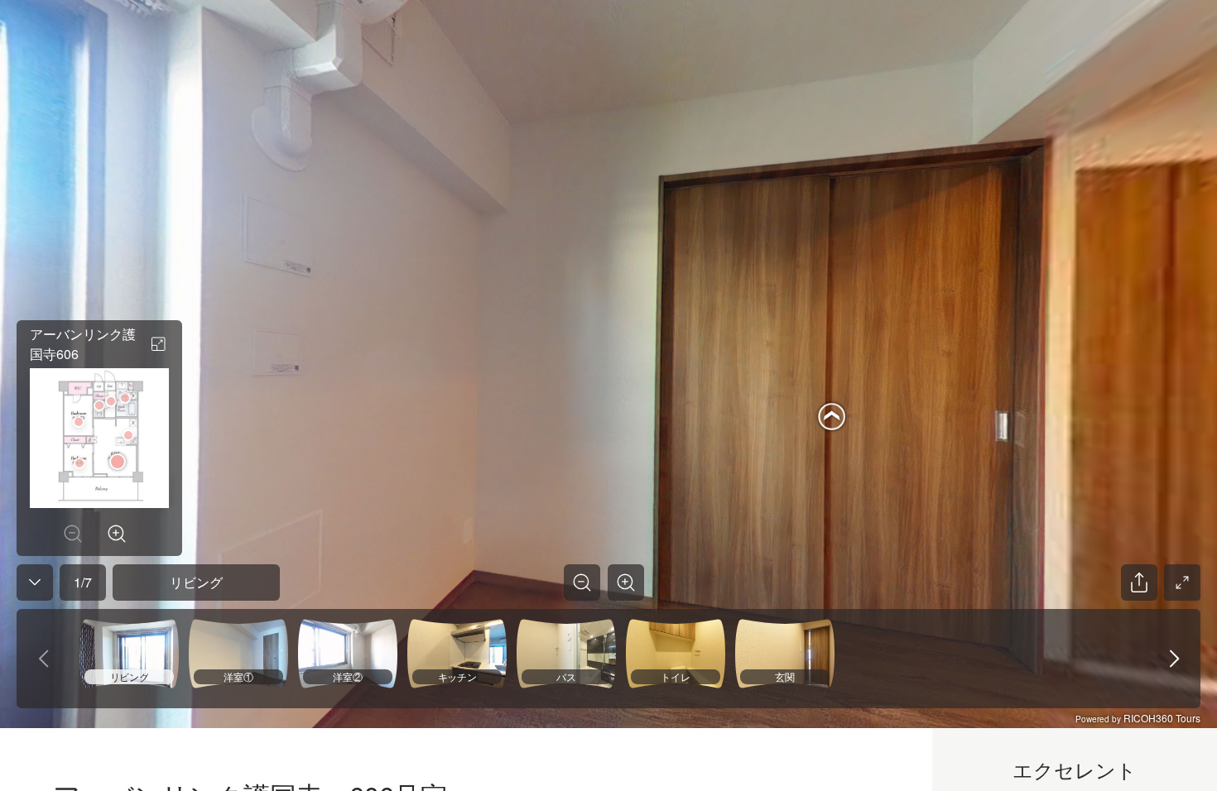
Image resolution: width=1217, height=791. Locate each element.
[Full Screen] (1182, 582)
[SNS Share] (1139, 582)
